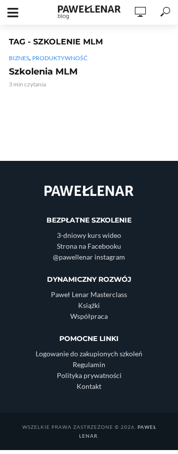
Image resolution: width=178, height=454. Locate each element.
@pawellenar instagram (89, 257)
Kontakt (89, 386)
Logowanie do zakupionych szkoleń (89, 353)
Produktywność (60, 58)
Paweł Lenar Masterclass (89, 294)
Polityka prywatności (89, 375)
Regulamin (89, 364)
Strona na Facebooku (89, 246)
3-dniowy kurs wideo (89, 235)
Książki (89, 305)
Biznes (19, 58)
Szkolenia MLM (43, 71)
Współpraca (89, 316)
